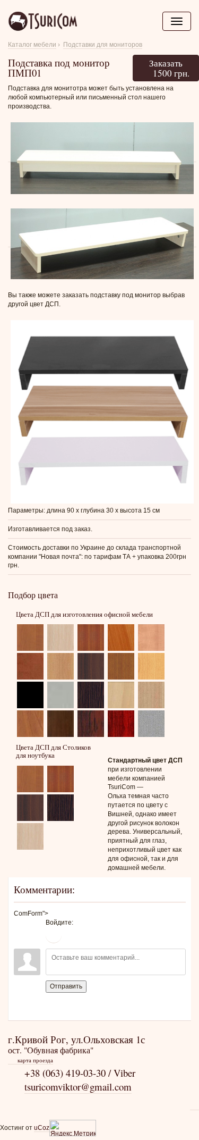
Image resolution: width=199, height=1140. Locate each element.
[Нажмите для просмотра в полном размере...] (102, 158)
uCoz (41, 1127)
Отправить (66, 986)
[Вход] (54, 935)
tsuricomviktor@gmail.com (78, 1086)
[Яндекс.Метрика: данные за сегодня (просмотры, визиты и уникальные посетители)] (72, 1128)
